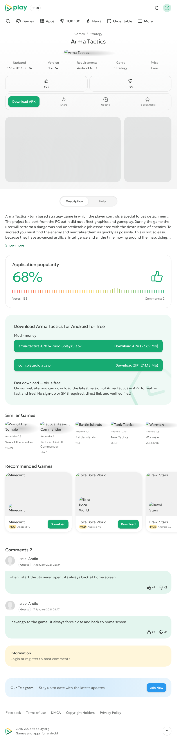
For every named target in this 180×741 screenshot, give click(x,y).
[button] (167, 731)
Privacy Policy (110, 712)
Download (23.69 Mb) (136, 346)
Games (79, 34)
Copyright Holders (80, 712)
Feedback (13, 712)
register (31, 658)
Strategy (96, 34)
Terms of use (36, 712)
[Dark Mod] (156, 8)
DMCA (56, 712)
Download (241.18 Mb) (136, 365)
